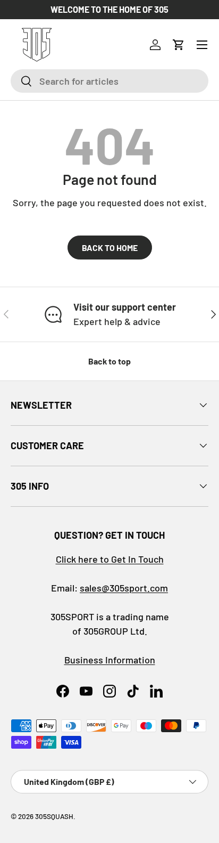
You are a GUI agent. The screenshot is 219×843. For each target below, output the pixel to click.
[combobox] (109, 81)
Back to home (110, 247)
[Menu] (202, 44)
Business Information (109, 660)
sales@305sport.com (124, 588)
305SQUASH (54, 816)
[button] (178, 44)
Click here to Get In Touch (110, 559)
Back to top (109, 361)
